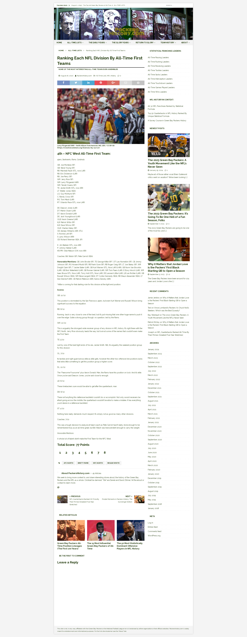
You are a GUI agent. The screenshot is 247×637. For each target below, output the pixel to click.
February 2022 (154, 379)
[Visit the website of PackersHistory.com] (58, 487)
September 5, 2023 (157, 274)
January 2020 (153, 474)
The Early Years (97, 43)
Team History (167, 43)
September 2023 (155, 354)
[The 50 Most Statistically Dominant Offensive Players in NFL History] (130, 530)
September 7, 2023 (157, 224)
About (184, 43)
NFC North (98, 463)
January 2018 (153, 508)
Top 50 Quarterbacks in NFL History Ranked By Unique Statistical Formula (167, 114)
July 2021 (152, 405)
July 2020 (152, 448)
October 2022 (154, 362)
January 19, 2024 (156, 170)
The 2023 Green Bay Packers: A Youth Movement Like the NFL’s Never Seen (167, 163)
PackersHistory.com (84, 76)
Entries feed (153, 527)
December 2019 (154, 478)
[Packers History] (123, 38)
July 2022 (152, 371)
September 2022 (155, 367)
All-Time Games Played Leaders (161, 87)
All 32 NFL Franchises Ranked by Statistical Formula (165, 107)
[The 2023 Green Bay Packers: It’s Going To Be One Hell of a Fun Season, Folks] (169, 197)
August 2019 (153, 491)
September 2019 (155, 487)
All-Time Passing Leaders (158, 57)
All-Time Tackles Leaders (158, 70)
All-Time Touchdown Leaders (160, 83)
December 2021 (154, 388)
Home (59, 43)
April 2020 (152, 461)
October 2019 (153, 483)
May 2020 (152, 457)
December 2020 (155, 427)
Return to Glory (144, 43)
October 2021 (153, 392)
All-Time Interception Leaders (160, 79)
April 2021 (152, 409)
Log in (150, 523)
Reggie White (113, 463)
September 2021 (155, 397)
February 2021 (154, 418)
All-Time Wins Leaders (157, 92)
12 (169, 274)
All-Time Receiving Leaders (159, 66)
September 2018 (155, 504)
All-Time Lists (74, 43)
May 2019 (152, 500)
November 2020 (155, 431)
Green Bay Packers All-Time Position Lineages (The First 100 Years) (69, 546)
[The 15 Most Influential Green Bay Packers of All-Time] (101, 530)
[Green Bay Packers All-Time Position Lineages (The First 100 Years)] (71, 530)
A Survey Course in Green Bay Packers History (167, 121)
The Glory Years (120, 43)
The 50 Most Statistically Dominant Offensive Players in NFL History (130, 546)
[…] (186, 177)
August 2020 (153, 444)
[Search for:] (177, 5)
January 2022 (153, 384)
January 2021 (153, 422)
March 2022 (153, 375)
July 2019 (152, 495)
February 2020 (154, 470)
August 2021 (153, 401)
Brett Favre (83, 463)
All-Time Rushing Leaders (158, 62)
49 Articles (96, 473)
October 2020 (154, 435)
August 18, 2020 (67, 76)
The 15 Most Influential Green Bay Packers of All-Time (100, 546)
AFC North (68, 463)
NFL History (111, 76)
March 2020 (153, 465)
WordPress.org (154, 536)
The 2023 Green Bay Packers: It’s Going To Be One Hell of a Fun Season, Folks (168, 217)
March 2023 (153, 358)
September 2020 (155, 440)
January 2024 (153, 349)
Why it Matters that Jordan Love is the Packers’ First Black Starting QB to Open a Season (168, 267)
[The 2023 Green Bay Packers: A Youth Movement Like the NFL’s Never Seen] (169, 145)
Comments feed (154, 531)
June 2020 (152, 452)
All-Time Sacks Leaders (157, 75)
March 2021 (152, 414)
